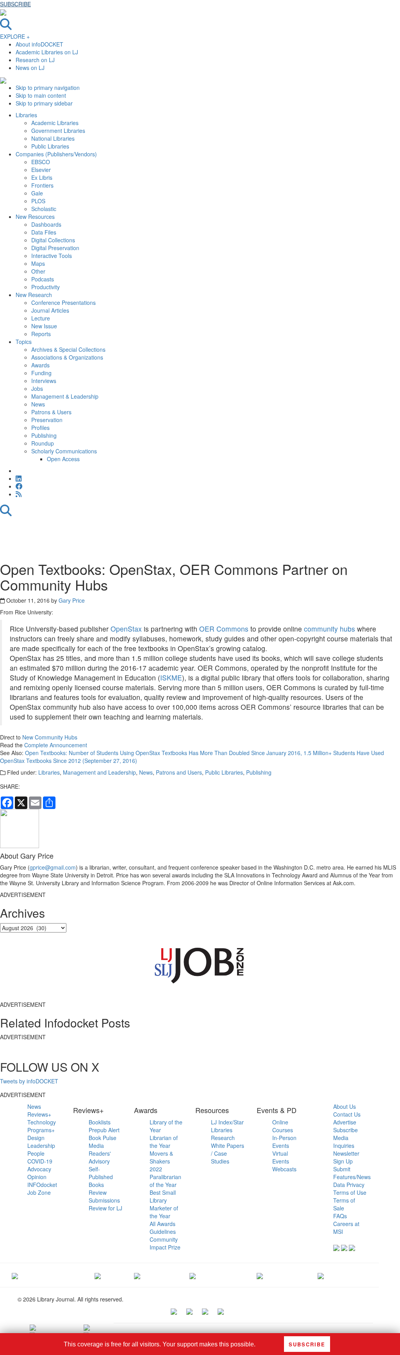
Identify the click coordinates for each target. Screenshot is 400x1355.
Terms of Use (349, 1192)
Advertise (344, 1122)
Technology (41, 1122)
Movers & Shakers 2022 (161, 1161)
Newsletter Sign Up (346, 1157)
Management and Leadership (99, 772)
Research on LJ (35, 60)
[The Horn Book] (137, 1275)
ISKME (171, 677)
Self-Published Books (101, 1177)
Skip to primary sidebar (44, 103)
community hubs (329, 629)
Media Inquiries (343, 1141)
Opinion (36, 1177)
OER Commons (223, 629)
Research (223, 1138)
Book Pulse (102, 1138)
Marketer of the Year (164, 1212)
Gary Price (72, 600)
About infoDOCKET (39, 44)
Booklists (100, 1122)
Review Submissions (104, 1196)
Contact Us (347, 1114)
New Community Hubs (49, 737)
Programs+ (41, 1130)
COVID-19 (39, 1161)
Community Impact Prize (165, 1243)
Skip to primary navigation (48, 87)
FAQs (340, 1216)
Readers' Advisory (100, 1157)
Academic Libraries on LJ (47, 52)
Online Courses (282, 1126)
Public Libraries (224, 772)
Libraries (49, 772)
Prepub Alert (104, 1130)
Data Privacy (348, 1185)
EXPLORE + (15, 36)
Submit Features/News (352, 1173)
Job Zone (39, 1192)
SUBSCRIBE (15, 4)
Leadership (41, 1145)
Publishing (258, 772)
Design (36, 1138)
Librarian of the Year (164, 1141)
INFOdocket (42, 1185)
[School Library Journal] (321, 1275)
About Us (344, 1106)
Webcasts (284, 1169)
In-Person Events (284, 1141)
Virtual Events (280, 1157)
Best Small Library (163, 1196)
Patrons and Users (179, 772)
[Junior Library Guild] (192, 1275)
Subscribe (345, 1130)
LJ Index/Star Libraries (227, 1126)
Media (96, 1145)
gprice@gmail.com (53, 867)
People (36, 1153)
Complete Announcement (55, 745)
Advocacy (39, 1169)
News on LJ (30, 68)
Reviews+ (39, 1114)
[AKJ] (98, 1275)
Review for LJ (105, 1208)
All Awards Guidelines (163, 1227)
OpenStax (127, 629)
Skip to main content (41, 95)
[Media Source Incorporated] (15, 1275)
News (146, 772)
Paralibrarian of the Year (165, 1181)
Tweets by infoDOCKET (29, 1081)
